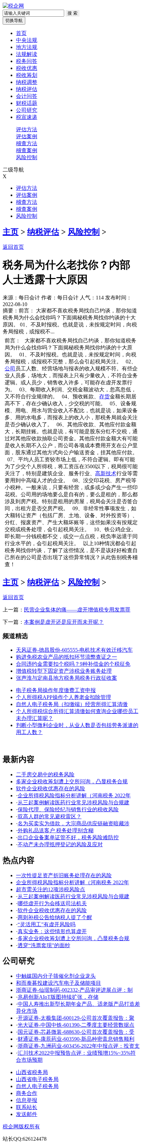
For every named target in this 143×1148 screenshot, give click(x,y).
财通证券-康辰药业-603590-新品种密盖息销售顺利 (76, 1039)
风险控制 (26, 157)
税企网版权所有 (21, 1126)
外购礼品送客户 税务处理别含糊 (55, 830)
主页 (11, 231)
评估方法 (26, 129)
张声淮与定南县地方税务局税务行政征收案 (66, 678)
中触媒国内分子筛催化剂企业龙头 (56, 976)
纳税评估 (26, 89)
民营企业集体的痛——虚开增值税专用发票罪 (77, 609)
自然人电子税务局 (37, 1086)
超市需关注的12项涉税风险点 (50, 889)
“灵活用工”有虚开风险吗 (46, 924)
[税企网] (13, 6)
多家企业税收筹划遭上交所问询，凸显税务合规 (72, 781)
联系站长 (26, 1107)
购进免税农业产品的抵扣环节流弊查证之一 (66, 657)
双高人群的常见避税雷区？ (49, 816)
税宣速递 (26, 117)
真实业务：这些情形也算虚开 (52, 931)
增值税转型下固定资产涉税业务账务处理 (64, 671)
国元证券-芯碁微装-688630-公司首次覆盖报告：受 (76, 1032)
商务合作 (26, 1093)
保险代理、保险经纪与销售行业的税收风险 (68, 809)
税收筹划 (26, 75)
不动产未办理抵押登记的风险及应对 (60, 844)
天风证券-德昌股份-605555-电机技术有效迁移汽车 (74, 650)
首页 (21, 33)
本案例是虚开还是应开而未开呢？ (64, 622)
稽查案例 (26, 150)
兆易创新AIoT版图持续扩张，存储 (58, 997)
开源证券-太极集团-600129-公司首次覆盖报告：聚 (76, 1018)
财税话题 (26, 103)
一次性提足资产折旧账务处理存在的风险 (64, 875)
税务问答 (26, 61)
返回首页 (13, 247)
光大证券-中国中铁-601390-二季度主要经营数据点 (76, 1025)
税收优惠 (26, 68)
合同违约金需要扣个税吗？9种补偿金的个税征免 (73, 664)
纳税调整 (26, 82)
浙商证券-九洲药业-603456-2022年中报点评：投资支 (79, 1046)
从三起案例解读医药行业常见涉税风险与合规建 (73, 802)
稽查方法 (26, 143)
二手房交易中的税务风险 (45, 774)
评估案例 (26, 136)
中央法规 (26, 40)
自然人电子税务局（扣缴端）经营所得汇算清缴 (72, 704)
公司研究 (26, 110)
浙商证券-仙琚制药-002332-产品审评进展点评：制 (74, 990)
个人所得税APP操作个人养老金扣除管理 (63, 697)
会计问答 (26, 96)
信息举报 (26, 1100)
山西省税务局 (32, 1072)
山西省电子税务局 (37, 1079)
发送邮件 (26, 1114)
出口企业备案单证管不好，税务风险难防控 (68, 837)
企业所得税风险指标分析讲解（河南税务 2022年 (74, 795)
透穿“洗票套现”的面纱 (44, 945)
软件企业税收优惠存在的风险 (50, 788)
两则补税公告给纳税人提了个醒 (55, 917)
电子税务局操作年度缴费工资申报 (56, 690)
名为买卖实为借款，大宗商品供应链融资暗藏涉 (73, 823)
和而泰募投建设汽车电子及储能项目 (58, 983)
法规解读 (26, 54)
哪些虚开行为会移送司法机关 (52, 903)
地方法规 (26, 47)
